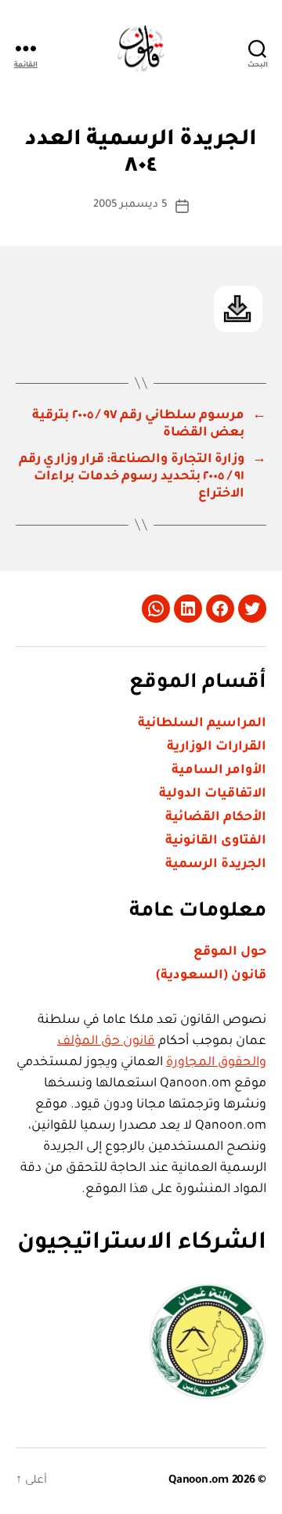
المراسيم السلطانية (202, 724)
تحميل (238, 309)
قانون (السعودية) (211, 976)
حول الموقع (229, 952)
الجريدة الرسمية (215, 865)
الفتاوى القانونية (215, 841)
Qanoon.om (198, 1481)
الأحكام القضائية (215, 818)
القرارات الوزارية (216, 747)
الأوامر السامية (219, 771)
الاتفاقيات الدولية (212, 794)
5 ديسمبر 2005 (130, 205)
